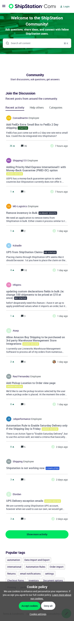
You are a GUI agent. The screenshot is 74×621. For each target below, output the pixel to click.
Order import (57, 566)
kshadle (17, 245)
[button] (37, 614)
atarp (16, 330)
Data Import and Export (37, 559)
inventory (34, 580)
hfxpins (17, 285)
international (14, 566)
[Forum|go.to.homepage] (30, 6)
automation (13, 559)
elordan (17, 494)
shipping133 (20, 160)
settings (49, 573)
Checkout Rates (15, 580)
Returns (11, 573)
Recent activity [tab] (15, 107)
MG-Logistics (20, 206)
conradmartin (20, 118)
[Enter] (6, 43)
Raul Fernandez (21, 376)
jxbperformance (21, 419)
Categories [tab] (55, 107)
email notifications (30, 573)
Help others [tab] (37, 107)
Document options (53, 580)
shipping (18, 461)
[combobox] (37, 43)
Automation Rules (35, 566)
